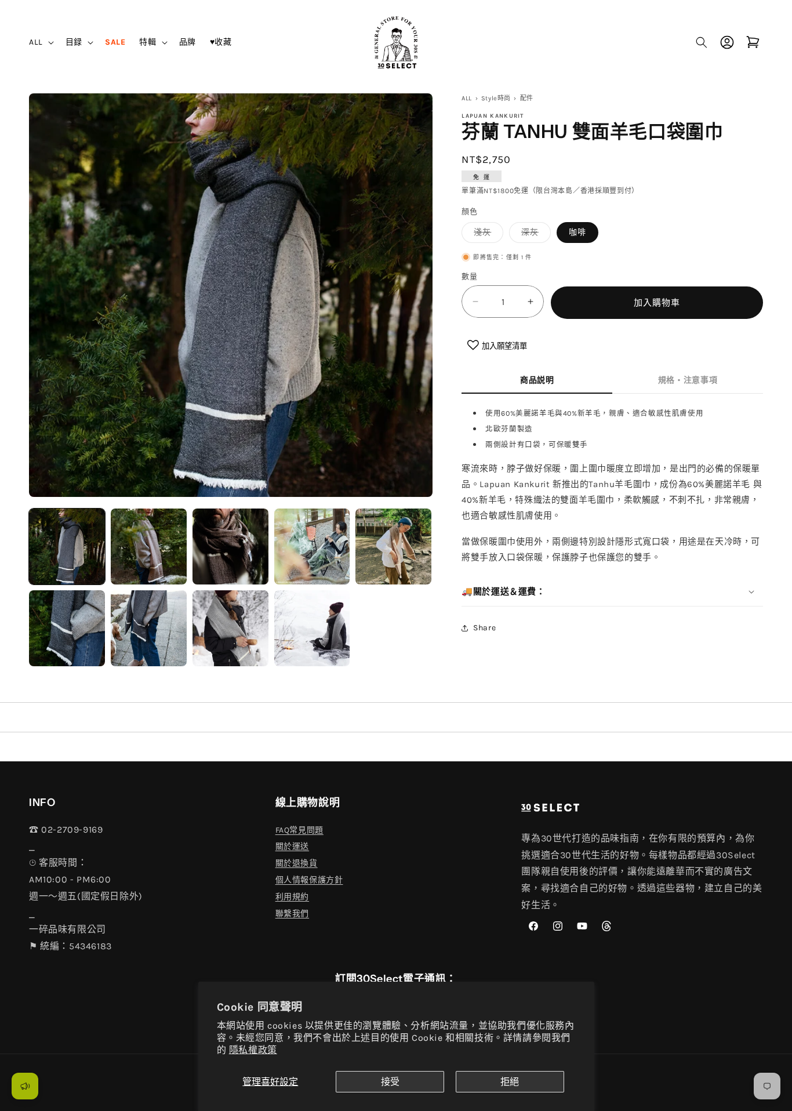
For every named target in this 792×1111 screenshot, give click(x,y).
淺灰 (486, 235)
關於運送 (292, 846)
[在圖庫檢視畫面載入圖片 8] (230, 628)
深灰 (534, 235)
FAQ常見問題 (299, 830)
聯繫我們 (292, 913)
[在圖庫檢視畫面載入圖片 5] (393, 546)
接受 (390, 1081)
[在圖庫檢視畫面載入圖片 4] (312, 546)
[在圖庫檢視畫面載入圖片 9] (312, 628)
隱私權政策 (253, 1049)
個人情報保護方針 (309, 880)
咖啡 (577, 232)
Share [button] (484, 628)
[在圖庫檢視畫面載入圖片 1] (67, 546)
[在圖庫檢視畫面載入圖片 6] (67, 628)
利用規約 (292, 897)
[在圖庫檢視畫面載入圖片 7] (149, 628)
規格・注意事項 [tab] (688, 380)
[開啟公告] (25, 1086)
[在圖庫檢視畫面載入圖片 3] (230, 546)
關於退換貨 (296, 863)
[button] (40, 42)
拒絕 (509, 1081)
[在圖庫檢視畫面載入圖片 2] (149, 546)
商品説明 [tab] (537, 380)
